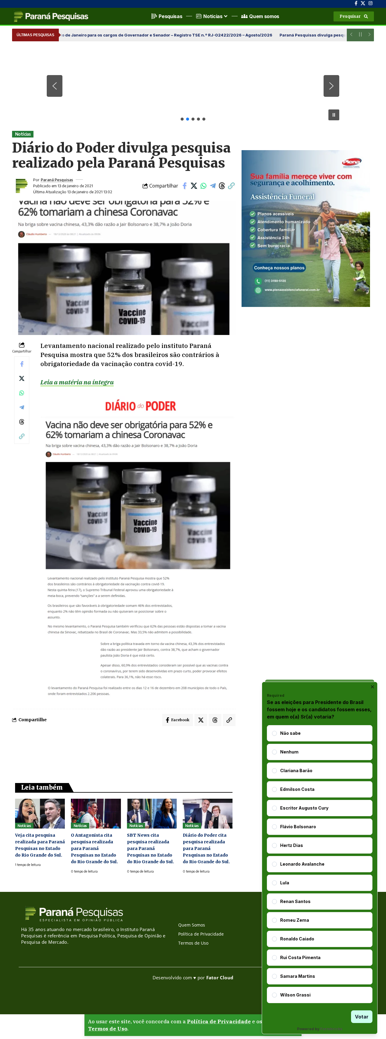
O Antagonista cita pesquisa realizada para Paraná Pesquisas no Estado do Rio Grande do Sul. (94, 848)
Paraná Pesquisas (57, 179)
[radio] (274, 733)
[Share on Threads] (222, 186)
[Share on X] (194, 186)
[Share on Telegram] (212, 186)
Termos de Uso (107, 1028)
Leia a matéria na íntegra (77, 382)
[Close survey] (372, 687)
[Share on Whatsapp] (203, 186)
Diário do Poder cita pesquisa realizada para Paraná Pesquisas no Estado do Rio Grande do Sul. (206, 848)
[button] (354, 16)
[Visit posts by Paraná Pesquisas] (21, 186)
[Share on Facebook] (184, 186)
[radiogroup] (319, 864)
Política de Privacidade (219, 1021)
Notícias (23, 134)
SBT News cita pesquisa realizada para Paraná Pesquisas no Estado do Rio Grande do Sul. (150, 848)
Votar (362, 1017)
